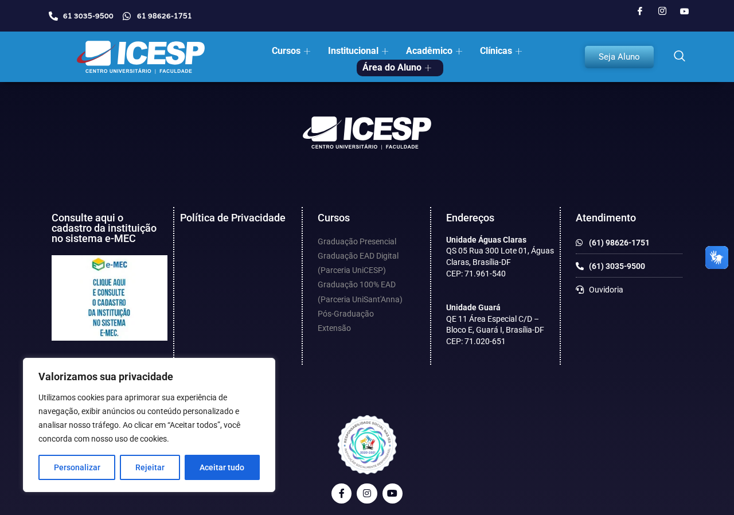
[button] (679, 56)
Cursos (286, 50)
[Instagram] (662, 11)
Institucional (353, 50)
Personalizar (77, 467)
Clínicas (496, 50)
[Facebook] (640, 11)
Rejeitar (150, 467)
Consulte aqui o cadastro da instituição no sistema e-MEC (104, 228)
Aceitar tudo (222, 467)
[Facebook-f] (341, 493)
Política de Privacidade (233, 218)
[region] (149, 425)
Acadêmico (429, 50)
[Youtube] (684, 11)
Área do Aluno (391, 67)
